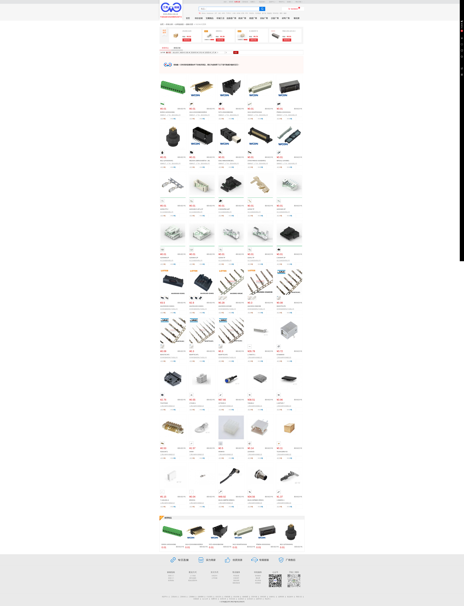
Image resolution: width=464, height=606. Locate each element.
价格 (186, 52)
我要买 (252, 2)
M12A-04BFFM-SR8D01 (226, 500)
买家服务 (258, 583)
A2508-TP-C (164, 209)
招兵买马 (218, 597)
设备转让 (272, 597)
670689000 (280, 355)
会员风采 (241, 599)
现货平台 (165, 597)
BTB (242, 13)
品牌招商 (281, 597)
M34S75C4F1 (281, 306)
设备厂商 (264, 18)
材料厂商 (286, 18)
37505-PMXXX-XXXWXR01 (257, 161)
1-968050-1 (280, 500)
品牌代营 (259, 599)
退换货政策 (236, 583)
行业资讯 (209, 597)
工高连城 (174, 597)
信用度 (207, 52)
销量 (181, 52)
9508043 (221, 452)
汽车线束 (258, 13)
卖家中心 (272, 2)
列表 (163, 52)
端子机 (264, 13)
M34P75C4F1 (194, 355)
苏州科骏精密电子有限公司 (169, 309)
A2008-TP (221, 258)
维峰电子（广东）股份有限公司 (170, 115)
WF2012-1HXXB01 (283, 161)
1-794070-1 (251, 355)
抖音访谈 (232, 599)
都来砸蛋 (245, 597)
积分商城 (258, 580)
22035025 (251, 452)
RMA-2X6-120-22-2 (289, 31)
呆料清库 (263, 597)
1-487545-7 (280, 403)
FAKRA (251, 13)
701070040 (164, 403)
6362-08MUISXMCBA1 (226, 161)
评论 (200, 52)
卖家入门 (171, 578)
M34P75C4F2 (223, 355)
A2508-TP (251, 209)
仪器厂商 (275, 18)
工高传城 (183, 597)
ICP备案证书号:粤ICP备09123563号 (233, 602)
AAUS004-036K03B (254, 306)
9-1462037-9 (253, 31)
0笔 (174, 119)
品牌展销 (200, 597)
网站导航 (298, 2)
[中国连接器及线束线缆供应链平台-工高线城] (171, 20)
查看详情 (187, 40)
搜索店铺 (177, 48)
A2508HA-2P (193, 258)
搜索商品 (165, 48)
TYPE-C (228, 13)
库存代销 (254, 597)
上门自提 (193, 575)
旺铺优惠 (227, 597)
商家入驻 (299, 597)
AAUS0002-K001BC (225, 306)
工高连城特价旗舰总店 (255, 357)
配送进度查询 (192, 580)
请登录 (231, 2)
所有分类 (169, 24)
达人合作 (205, 599)
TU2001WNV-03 (282, 452)
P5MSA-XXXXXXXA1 (284, 112)
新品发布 (290, 597)
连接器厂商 (231, 18)
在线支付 (214, 575)
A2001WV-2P (281, 209)
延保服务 (258, 575)
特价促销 (199, 18)
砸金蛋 (258, 578)
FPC (246, 13)
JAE (219, 13)
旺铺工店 (220, 18)
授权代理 (189, 24)
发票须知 (171, 580)
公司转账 (214, 578)
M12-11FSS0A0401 (166, 161)
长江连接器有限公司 (166, 212)
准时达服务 (192, 578)
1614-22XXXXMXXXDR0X (198, 112)
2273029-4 (222, 403)
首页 (188, 18)
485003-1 (219, 31)
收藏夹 (289, 2)
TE (200, 13)
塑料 (281, 13)
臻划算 (297, 18)
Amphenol (210, 13)
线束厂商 (242, 18)
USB (234, 13)
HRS (223, 13)
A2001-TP (251, 258)
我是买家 (262, 2)
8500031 (192, 500)
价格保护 (236, 578)
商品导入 (268, 599)
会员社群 (250, 599)
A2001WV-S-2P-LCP (196, 209)
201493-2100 (186, 31)
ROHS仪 (276, 13)
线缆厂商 (253, 18)
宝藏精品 (210, 18)
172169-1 (192, 403)
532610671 (164, 452)
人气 (213, 52)
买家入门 (171, 575)
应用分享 (223, 599)
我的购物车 (294, 9)
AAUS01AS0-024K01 (196, 306)
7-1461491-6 (164, 500)
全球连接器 (179, 24)
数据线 (269, 13)
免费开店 (214, 599)
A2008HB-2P (164, 258)
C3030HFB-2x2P (224, 209)
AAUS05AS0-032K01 (167, 306)
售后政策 (236, 575)
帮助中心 (282, 2)
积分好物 (236, 597)
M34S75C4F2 (164, 355)
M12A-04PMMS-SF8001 (256, 500)
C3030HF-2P (281, 258)
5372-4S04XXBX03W (225, 112)
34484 (191, 452)
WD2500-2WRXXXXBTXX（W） (200, 161)
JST (215, 13)
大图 (169, 52)
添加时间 (194, 52)
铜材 (285, 13)
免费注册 (237, 2)
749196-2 (251, 403)
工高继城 (192, 597)
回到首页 (245, 2)
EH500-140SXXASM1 (167, 112)
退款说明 (236, 580)
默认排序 (176, 52)
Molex (204, 13)
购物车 (462, 26)
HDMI (238, 13)
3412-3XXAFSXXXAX (255, 112)
